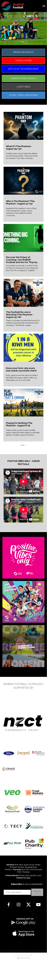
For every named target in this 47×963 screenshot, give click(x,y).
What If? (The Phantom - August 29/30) (19, 147)
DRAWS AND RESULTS (23, 52)
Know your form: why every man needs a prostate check (21, 369)
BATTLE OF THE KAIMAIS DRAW (23, 69)
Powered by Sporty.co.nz (23, 955)
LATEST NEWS (23, 87)
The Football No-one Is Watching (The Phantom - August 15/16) (19, 314)
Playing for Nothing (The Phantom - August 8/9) (19, 424)
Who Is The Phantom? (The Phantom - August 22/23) (20, 202)
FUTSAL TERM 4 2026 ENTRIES (23, 95)
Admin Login (25, 958)
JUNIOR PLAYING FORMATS (23, 78)
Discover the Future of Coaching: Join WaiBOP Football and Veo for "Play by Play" (21, 259)
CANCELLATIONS (23, 60)
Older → (23, 445)
